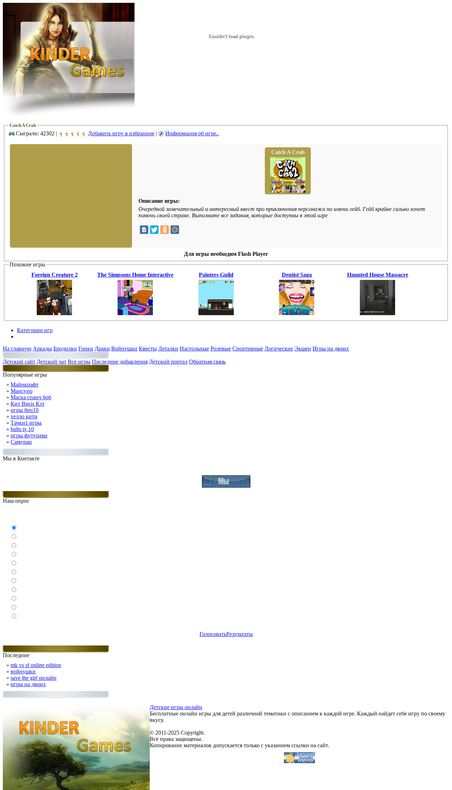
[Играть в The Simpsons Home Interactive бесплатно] (135, 313)
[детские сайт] (299, 761)
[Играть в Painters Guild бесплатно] (216, 313)
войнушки (23, 671)
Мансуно (21, 391)
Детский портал (168, 362)
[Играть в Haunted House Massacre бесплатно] (377, 313)
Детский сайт (19, 362)
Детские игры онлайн (176, 707)
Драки (102, 349)
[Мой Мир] (175, 229)
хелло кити (24, 416)
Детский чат (51, 362)
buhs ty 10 (22, 429)
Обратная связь (207, 362)
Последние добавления (120, 362)
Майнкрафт (24, 385)
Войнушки (124, 349)
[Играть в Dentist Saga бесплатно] (296, 313)
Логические (278, 349)
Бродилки (65, 349)
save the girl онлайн (33, 678)
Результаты (239, 634)
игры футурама (29, 435)
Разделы (27, 337)
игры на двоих (28, 684)
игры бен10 (24, 410)
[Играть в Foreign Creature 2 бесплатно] (54, 313)
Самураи (21, 442)
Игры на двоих (331, 349)
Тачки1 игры (26, 423)
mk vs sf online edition (36, 665)
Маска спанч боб (31, 397)
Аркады (42, 349)
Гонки (85, 349)
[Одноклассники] (164, 229)
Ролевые (220, 349)
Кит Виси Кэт (27, 404)
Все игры (79, 362)
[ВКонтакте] (144, 229)
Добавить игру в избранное (121, 133)
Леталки (168, 349)
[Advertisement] (70, 195)
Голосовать (213, 634)
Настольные (194, 349)
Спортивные (247, 349)
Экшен (303, 349)
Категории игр (35, 330)
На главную (17, 349)
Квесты (148, 349)
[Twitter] (154, 229)
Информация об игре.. (192, 133)
